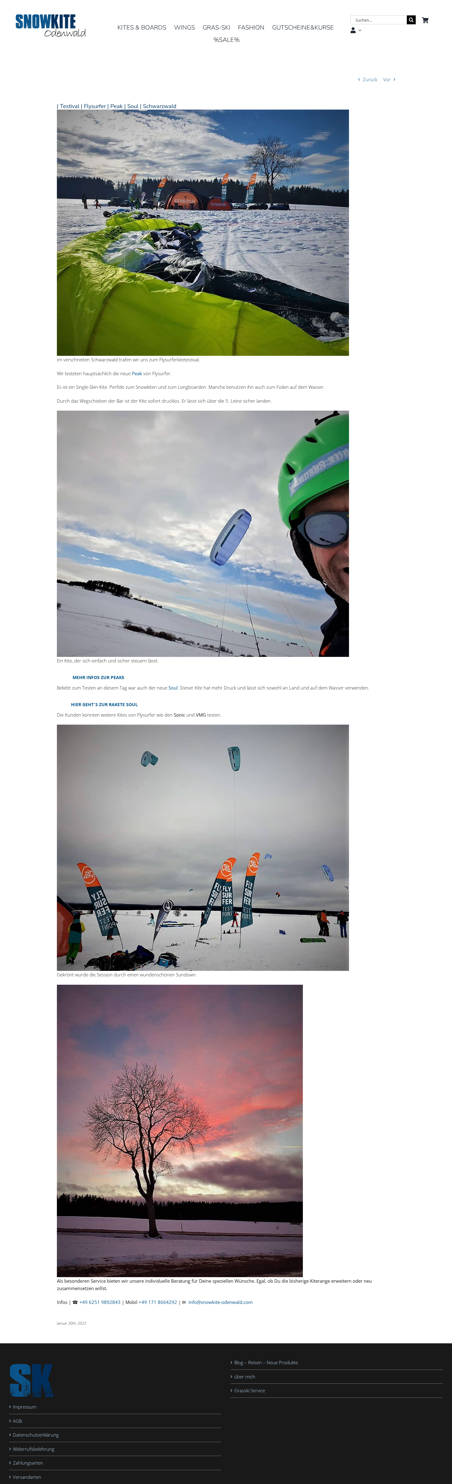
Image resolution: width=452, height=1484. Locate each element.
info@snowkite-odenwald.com (220, 1302)
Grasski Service (249, 1390)
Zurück (370, 79)
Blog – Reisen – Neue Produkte (266, 1362)
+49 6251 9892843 (100, 1302)
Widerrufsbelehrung (33, 1449)
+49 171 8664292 (158, 1302)
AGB (17, 1421)
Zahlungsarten (28, 1463)
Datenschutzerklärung (36, 1435)
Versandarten (27, 1477)
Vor (387, 79)
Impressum (24, 1407)
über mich (244, 1376)
